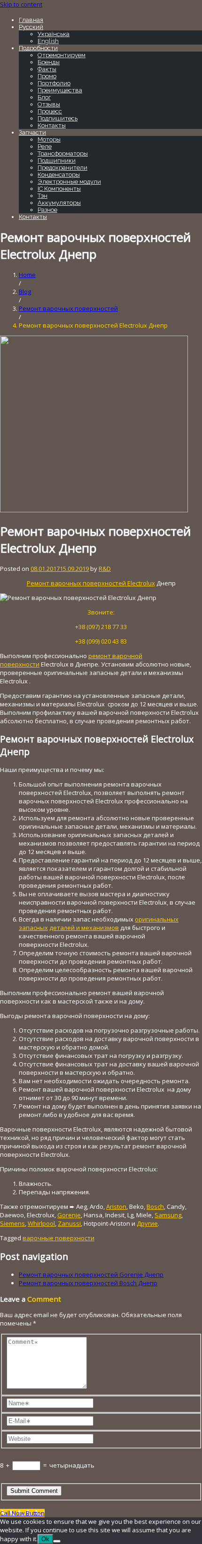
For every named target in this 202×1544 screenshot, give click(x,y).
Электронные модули (69, 181)
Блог (44, 97)
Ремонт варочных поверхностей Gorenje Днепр (91, 1274)
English (48, 41)
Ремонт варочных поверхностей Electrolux (91, 583)
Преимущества (60, 90)
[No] (57, 1541)
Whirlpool (41, 1223)
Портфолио (54, 83)
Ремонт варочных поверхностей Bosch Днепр (88, 1283)
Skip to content (21, 4)
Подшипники (57, 160)
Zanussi (69, 1223)
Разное (47, 209)
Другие (147, 1223)
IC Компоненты (59, 188)
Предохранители (62, 167)
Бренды (49, 62)
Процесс (50, 111)
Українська (54, 33)
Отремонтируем (61, 55)
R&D (105, 568)
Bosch (155, 1206)
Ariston (116, 1206)
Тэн (42, 195)
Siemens (12, 1223)
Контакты (52, 125)
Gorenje (69, 1215)
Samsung (168, 1215)
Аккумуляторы (59, 202)
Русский (31, 26)
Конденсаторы (59, 174)
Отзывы (49, 104)
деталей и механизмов (84, 927)
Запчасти (32, 132)
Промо (47, 76)
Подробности (38, 48)
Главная (31, 19)
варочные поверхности (58, 1238)
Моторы (49, 139)
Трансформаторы (63, 153)
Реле (45, 146)
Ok (45, 1539)
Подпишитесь (58, 118)
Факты (47, 69)
